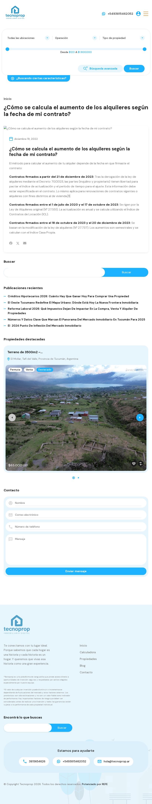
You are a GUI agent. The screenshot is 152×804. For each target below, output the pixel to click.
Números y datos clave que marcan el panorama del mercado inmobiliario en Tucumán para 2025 (76, 319)
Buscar (9, 262)
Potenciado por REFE (95, 784)
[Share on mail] (24, 243)
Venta (29, 369)
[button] (145, 13)
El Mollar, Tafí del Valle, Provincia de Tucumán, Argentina (44, 358)
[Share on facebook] (10, 243)
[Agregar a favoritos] (134, 464)
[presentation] (12, 417)
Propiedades (88, 659)
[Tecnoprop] (15, 13)
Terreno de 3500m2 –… (25, 352)
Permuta (15, 369)
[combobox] (28, 38)
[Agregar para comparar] (141, 464)
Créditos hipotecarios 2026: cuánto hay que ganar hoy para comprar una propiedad (68, 296)
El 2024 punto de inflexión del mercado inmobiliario (44, 326)
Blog (82, 666)
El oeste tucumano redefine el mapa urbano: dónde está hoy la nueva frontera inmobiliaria (73, 302)
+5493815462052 (120, 14)
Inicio (7, 98)
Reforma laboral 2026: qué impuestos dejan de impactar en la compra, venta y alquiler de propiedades (73, 311)
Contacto (86, 672)
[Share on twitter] (17, 243)
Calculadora (88, 652)
